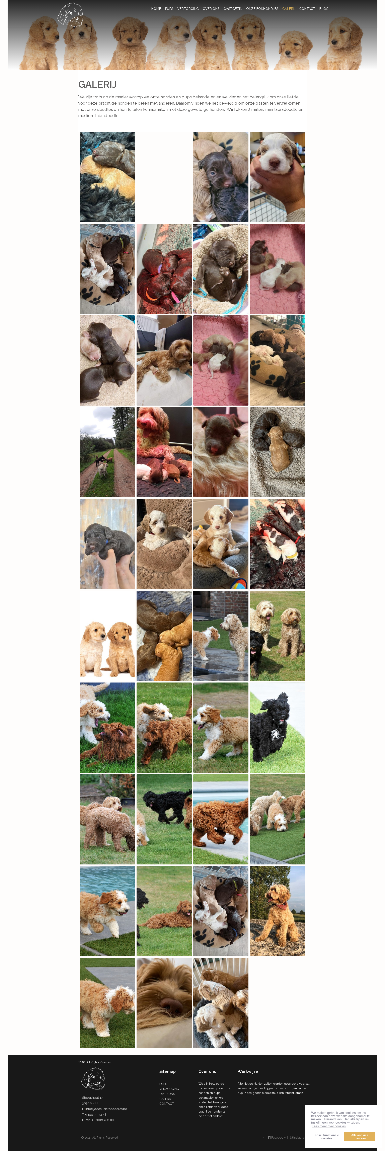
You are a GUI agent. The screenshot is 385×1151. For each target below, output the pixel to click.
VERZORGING (188, 9)
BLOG (323, 9)
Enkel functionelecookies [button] (327, 1136)
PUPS (169, 9)
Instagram (300, 1137)
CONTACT (307, 9)
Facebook (278, 1137)
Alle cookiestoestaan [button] (359, 1136)
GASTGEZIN (233, 9)
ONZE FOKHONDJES (262, 9)
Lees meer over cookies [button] (329, 1126)
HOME (156, 9)
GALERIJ (288, 9)
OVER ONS (211, 9)
